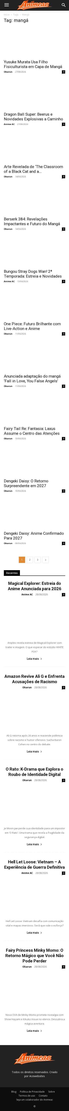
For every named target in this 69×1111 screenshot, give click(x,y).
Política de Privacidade (32, 1091)
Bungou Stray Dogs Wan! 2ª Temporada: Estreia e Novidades (33, 274)
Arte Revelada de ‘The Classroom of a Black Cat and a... (33, 169)
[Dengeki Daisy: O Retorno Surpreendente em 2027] (34, 461)
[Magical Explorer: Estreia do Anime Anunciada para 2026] (34, 618)
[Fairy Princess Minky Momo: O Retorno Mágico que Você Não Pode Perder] (34, 990)
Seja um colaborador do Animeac (34, 1099)
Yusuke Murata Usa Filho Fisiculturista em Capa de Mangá (33, 64)
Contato (43, 1095)
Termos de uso (27, 1095)
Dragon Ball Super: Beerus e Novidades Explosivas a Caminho (33, 116)
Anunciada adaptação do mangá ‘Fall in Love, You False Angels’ (32, 378)
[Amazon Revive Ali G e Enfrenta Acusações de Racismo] (34, 711)
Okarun (8, 71)
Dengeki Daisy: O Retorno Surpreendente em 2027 (26, 483)
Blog (13, 1091)
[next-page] (45, 560)
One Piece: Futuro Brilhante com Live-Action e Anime (32, 326)
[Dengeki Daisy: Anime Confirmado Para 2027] (34, 514)
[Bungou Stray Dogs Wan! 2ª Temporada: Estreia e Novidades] (34, 252)
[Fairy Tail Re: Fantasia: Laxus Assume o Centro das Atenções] (34, 409)
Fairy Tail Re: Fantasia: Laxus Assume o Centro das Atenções (32, 431)
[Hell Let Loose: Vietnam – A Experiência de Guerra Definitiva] (34, 896)
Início (7, 14)
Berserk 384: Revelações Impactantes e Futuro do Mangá (32, 221)
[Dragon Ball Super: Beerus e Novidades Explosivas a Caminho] (34, 94)
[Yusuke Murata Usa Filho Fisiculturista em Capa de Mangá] (34, 42)
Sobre (51, 1091)
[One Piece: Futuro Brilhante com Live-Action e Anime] (34, 304)
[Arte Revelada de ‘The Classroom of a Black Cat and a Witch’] (34, 147)
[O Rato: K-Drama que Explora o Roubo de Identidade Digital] (34, 803)
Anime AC (9, 124)
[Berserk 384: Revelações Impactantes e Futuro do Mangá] (34, 199)
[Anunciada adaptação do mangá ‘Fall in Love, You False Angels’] (34, 356)
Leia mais (33, 658)
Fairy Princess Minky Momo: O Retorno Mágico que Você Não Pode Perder (34, 955)
